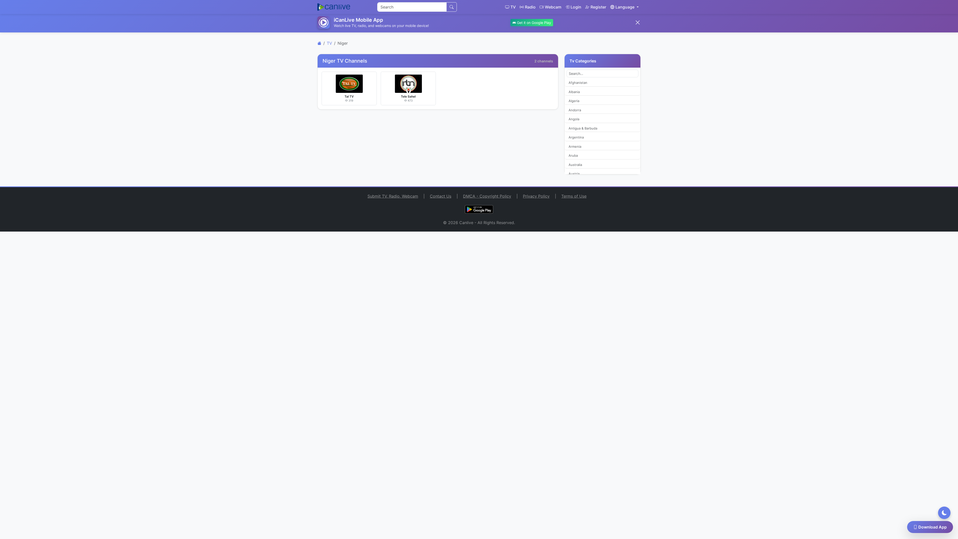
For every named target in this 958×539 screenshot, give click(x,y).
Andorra (575, 110)
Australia (575, 165)
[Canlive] (319, 43)
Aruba (573, 155)
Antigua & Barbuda (583, 128)
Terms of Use (574, 196)
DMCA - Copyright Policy (487, 196)
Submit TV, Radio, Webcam (392, 196)
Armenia (575, 146)
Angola (574, 119)
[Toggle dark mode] (944, 513)
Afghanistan (578, 83)
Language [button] (624, 6)
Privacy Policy (536, 196)
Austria (574, 174)
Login (576, 6)
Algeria (574, 101)
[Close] (638, 22)
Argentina (576, 137)
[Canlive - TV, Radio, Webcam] (333, 7)
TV (513, 6)
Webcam (553, 6)
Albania (574, 92)
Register (598, 6)
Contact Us (440, 196)
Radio (530, 6)
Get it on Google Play (533, 22)
